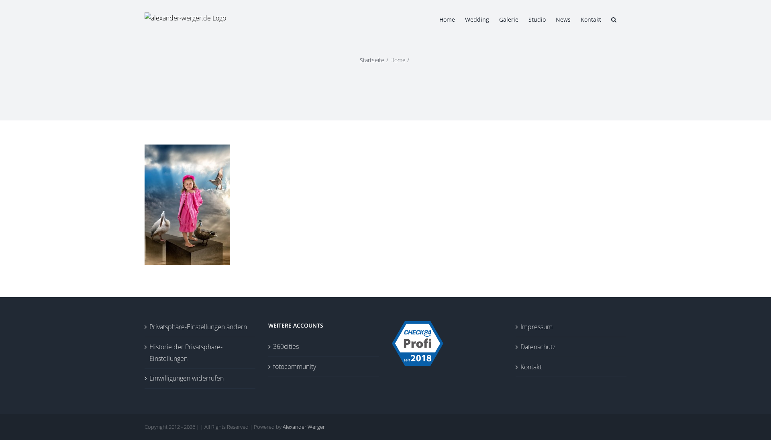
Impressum (536, 326)
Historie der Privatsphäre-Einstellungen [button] (185, 352)
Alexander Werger (304, 426)
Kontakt (531, 367)
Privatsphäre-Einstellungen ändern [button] (198, 326)
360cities (286, 346)
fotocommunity (294, 366)
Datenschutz (537, 346)
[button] (613, 19)
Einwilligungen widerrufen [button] (186, 378)
